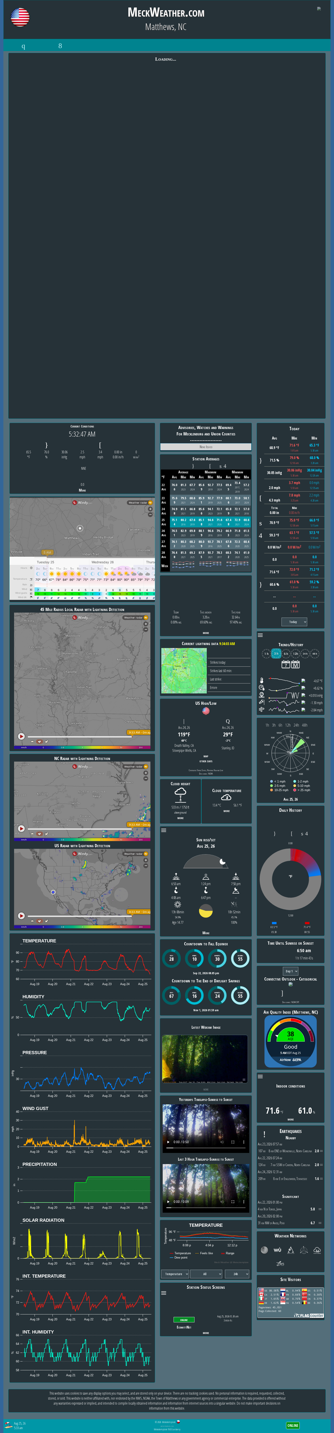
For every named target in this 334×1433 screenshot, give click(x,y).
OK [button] (322, 1425)
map (206, 755)
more (206, 632)
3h (274, 725)
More (82, 490)
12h (288, 725)
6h (280, 725)
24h (296, 725)
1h (267, 725)
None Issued (206, 446)
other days (205, 760)
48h (304, 725)
